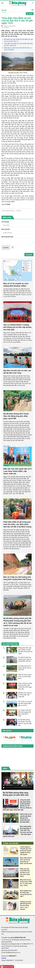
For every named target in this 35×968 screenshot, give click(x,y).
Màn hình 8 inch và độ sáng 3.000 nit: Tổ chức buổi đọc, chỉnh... (26, 882)
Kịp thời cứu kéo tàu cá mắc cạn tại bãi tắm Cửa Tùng (17, 371)
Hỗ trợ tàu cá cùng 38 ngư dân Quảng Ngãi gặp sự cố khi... (25, 703)
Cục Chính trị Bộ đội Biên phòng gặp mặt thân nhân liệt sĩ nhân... (24, 713)
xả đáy (19, 210)
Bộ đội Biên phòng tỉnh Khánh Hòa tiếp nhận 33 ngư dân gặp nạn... (25, 722)
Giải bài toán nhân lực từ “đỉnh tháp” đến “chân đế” (25, 694)
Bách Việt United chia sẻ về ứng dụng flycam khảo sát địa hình (26, 860)
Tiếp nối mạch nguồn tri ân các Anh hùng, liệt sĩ (25, 676)
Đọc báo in (7, 731)
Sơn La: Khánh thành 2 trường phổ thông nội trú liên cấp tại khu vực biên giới (17, 327)
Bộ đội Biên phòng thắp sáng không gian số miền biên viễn (15, 794)
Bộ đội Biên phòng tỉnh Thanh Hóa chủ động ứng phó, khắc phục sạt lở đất (16, 416)
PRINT (31, 13)
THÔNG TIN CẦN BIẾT (11, 843)
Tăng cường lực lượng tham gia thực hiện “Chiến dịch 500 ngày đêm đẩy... (25, 686)
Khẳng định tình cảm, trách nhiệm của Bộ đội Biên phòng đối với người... (25, 650)
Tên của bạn (5, 222)
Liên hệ (3, 958)
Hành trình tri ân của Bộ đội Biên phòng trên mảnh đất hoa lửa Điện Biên (26, 818)
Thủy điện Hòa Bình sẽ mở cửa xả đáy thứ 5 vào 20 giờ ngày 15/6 (17, 20)
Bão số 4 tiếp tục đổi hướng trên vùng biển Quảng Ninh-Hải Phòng (17, 578)
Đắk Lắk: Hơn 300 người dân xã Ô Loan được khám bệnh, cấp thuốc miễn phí (17, 471)
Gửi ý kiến (29, 254)
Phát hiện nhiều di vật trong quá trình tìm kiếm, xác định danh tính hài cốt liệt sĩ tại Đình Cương (17, 524)
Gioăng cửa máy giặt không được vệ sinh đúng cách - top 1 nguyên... (25, 905)
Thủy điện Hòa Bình (8, 210)
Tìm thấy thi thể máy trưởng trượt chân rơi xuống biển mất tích (25, 659)
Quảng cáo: (8, 956)
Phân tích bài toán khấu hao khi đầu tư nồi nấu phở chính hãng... (25, 872)
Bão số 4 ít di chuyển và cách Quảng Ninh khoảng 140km (15, 284)
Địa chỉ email (5, 229)
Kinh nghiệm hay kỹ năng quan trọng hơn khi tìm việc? (26, 893)
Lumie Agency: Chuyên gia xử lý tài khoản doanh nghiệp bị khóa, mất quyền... (25, 850)
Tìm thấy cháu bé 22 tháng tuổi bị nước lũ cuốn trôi (24, 668)
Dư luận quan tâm (10, 644)
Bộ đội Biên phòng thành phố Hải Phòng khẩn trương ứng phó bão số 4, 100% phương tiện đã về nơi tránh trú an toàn (17, 622)
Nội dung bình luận (7, 236)
